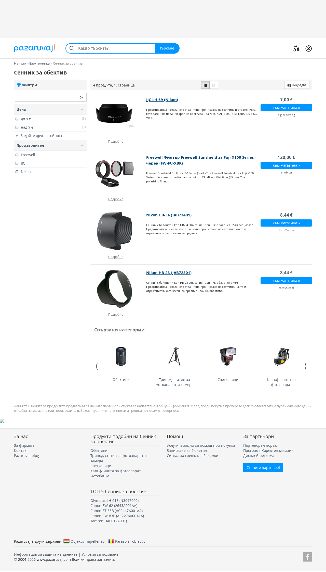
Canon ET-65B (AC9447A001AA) (116, 510)
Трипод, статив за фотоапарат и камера (175, 382)
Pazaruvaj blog (26, 455)
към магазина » (286, 107)
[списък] (205, 85)
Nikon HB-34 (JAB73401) (169, 215)
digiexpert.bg (286, 115)
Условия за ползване (100, 554)
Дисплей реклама (258, 455)
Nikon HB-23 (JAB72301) (169, 272)
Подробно (115, 141)
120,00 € (286, 157)
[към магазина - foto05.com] (118, 231)
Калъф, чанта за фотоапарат (281, 382)
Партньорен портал (260, 445)
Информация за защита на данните (45, 554)
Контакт (21, 450)
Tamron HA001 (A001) (108, 520)
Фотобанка (99, 476)
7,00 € (286, 100)
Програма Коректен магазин (268, 450)
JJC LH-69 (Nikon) (162, 99)
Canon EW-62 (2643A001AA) (113, 505)
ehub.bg (286, 172)
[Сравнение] (296, 48)
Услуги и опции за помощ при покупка (201, 445)
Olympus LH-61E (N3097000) (114, 500)
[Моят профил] (308, 48)
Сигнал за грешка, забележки (192, 455)
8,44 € (286, 215)
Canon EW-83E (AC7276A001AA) (117, 515)
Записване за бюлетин (187, 450)
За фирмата (24, 445)
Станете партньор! (263, 467)
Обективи (121, 379)
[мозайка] (213, 85)
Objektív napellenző (87, 541)
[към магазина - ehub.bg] (118, 173)
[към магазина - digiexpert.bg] (118, 116)
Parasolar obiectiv (130, 541)
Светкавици (228, 379)
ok (81, 97)
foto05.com (286, 230)
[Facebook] (307, 556)
